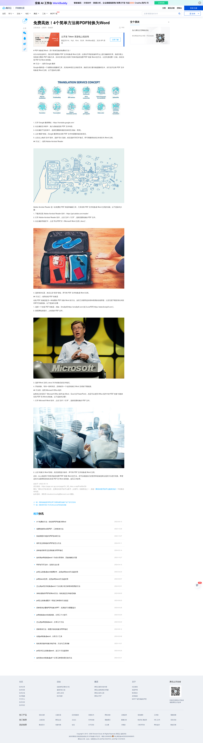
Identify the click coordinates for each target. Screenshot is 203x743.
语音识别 (173, 720)
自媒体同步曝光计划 (63, 687)
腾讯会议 (58, 720)
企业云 (74, 720)
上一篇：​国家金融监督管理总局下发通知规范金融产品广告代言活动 (54, 502)
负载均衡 (58, 725)
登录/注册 (193, 8)
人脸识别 (42, 720)
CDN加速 (91, 720)
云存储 (156, 715)
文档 (164, 8)
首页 (4, 13)
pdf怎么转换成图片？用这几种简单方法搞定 (52, 600)
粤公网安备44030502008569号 (124, 736)
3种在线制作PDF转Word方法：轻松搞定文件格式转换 (56, 593)
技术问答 (22, 690)
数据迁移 (173, 725)
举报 (122, 27)
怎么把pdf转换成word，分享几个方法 (50, 622)
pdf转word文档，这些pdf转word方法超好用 (52, 579)
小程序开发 (141, 725)
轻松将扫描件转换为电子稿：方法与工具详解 (52, 643)
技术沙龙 (22, 693)
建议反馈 (171, 8)
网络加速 (107, 715)
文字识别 (91, 725)
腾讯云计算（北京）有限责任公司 (88, 739)
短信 (73, 725)
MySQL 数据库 (142, 720)
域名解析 (140, 715)
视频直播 (173, 715)
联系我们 (135, 693)
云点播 (107, 725)
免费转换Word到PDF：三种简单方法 (49, 529)
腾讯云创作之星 (99, 693)
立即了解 (115, 39)
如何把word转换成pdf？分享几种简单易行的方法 (54, 658)
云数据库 (124, 715)
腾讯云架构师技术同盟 (101, 690)
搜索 (179, 13)
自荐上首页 (60, 693)
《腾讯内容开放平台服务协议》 (105, 489)
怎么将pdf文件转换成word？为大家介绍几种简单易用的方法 (58, 586)
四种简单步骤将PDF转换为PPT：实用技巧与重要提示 (56, 607)
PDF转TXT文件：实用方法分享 (47, 564)
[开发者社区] (19, 8)
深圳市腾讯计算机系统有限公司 (79, 736)
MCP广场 (53, 13)
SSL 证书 (157, 720)
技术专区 (22, 705)
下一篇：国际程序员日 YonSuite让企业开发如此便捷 (49, 505)
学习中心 (22, 699)
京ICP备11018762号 (118, 739)
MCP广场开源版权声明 (139, 699)
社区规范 (135, 687)
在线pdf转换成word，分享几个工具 (49, 636)
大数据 (123, 725)
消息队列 (91, 715)
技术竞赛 (59, 696)
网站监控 (157, 725)
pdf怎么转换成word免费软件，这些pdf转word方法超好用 (57, 572)
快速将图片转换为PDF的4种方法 (48, 536)
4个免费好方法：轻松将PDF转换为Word (51, 521)
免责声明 (135, 690)
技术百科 (22, 702)
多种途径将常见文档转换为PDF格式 (49, 550)
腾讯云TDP (98, 696)
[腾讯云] (7, 8)
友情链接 (135, 696)
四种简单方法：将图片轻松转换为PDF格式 (52, 629)
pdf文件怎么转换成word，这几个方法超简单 (52, 650)
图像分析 (124, 720)
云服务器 (58, 715)
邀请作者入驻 (61, 690)
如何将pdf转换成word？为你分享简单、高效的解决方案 (56, 557)
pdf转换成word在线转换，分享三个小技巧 (51, 615)
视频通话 (107, 720)
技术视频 (22, 696)
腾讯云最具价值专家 (100, 687)
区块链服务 (75, 715)
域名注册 (42, 715)
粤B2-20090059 (107, 736)
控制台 (179, 8)
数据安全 (42, 725)
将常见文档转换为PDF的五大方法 (48, 543)
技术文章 (22, 687)
